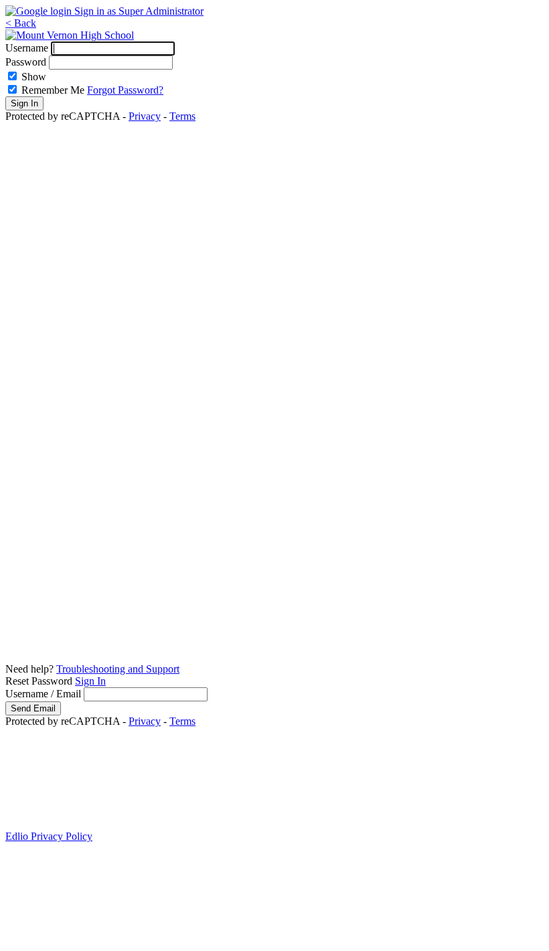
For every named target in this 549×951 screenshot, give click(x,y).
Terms (182, 116)
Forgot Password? (125, 90)
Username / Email (43, 693)
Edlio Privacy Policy (48, 836)
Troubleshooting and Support (117, 669)
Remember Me (52, 90)
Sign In (90, 681)
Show (33, 76)
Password (25, 62)
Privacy (145, 116)
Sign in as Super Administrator (139, 11)
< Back (20, 23)
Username (26, 48)
